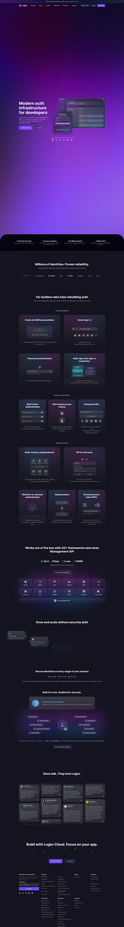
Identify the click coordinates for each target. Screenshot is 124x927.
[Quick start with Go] (60, 140)
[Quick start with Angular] (67, 140)
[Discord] (19, 893)
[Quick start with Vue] (64, 140)
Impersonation (52, 490)
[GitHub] (23, 893)
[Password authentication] (39, 371)
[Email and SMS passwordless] (39, 333)
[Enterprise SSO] (91, 418)
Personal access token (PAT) (85, 490)
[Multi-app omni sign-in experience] (84, 371)
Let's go (76, 1)
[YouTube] (32, 893)
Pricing (40, 5)
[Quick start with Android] (71, 140)
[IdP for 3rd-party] (84, 467)
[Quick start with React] (56, 140)
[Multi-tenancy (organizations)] (39, 467)
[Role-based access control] (62, 418)
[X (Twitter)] (26, 893)
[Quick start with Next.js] (52, 140)
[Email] (29, 893)
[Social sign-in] (84, 333)
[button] (33, 6)
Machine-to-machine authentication (28, 490)
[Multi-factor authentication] (32, 418)
